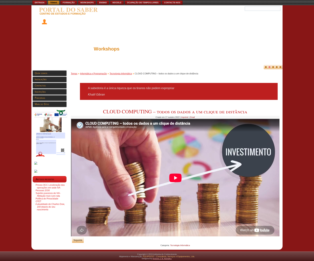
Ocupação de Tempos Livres (142, 2)
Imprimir (185, 117)
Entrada (40, 2)
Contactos (40, 85)
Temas (53, 2)
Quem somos (41, 73)
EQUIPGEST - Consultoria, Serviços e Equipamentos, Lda (168, 256)
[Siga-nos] (267, 21)
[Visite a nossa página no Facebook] (248, 22)
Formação (69, 2)
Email (192, 117)
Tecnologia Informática (121, 73)
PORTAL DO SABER (68, 9)
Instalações (41, 79)
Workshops (87, 2)
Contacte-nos (172, 2)
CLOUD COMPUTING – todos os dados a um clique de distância (175, 111)
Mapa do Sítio (42, 104)
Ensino (103, 2)
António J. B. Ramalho (162, 259)
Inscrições (40, 91)
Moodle (116, 2)
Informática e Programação (93, 73)
